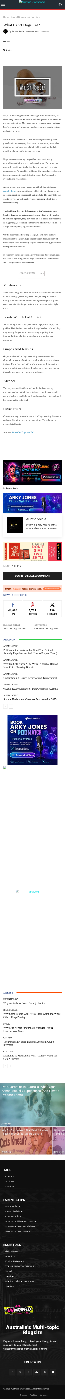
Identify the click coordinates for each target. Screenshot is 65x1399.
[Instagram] (20, 1372)
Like (13, 603)
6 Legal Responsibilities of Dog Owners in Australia (30, 688)
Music (6, 1024)
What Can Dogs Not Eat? (23, 432)
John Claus (6, 1123)
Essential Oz (10, 999)
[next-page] (11, 706)
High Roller (10, 1010)
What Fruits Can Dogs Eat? (46, 628)
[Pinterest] (28, 1372)
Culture (8, 1051)
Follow (32, 603)
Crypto (7, 1038)
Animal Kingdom (18, 17)
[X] (45, 1372)
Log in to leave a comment (32, 575)
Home (6, 17)
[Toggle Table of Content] (40, 273)
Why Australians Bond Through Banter (24, 1003)
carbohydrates (9, 191)
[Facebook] (12, 1372)
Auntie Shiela (18, 31)
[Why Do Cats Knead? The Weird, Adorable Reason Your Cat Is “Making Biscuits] (26, 1141)
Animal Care (34, 17)
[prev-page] (5, 706)
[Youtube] (53, 1372)
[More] (41, 58)
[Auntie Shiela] (6, 31)
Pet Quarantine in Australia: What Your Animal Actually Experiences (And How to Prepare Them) (30, 652)
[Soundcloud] (36, 1372)
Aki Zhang (6, 1151)
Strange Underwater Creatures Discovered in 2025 (29, 699)
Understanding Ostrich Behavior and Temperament (30, 678)
